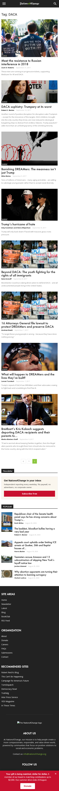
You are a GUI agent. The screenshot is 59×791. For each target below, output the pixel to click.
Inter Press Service (9, 697)
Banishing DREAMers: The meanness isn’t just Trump (28, 170)
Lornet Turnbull (7, 381)
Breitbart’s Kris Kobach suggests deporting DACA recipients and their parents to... (25, 432)
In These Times (8, 705)
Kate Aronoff (6, 279)
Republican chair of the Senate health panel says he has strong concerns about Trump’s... (35, 516)
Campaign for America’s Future (15, 680)
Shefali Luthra (20, 578)
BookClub (5, 616)
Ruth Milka (18, 523)
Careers (4, 644)
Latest (4, 608)
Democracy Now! (9, 689)
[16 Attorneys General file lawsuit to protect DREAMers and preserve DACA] (29, 305)
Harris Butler (19, 551)
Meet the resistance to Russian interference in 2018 (21, 62)
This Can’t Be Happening (12, 676)
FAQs (3, 648)
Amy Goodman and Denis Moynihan (15, 228)
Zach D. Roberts (7, 68)
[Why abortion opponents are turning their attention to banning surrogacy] (6, 573)
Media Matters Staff (9, 439)
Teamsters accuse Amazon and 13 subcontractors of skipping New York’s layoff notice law (34, 559)
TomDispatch (7, 685)
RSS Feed (5, 620)
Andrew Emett (7, 330)
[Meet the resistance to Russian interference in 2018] (29, 38)
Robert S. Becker (7, 110)
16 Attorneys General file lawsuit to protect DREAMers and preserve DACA (27, 324)
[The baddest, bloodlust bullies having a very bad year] (6, 529)
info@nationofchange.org (34, 754)
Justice (4, 56)
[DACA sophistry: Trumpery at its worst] (29, 91)
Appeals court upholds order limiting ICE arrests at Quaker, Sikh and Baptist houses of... (35, 545)
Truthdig (5, 693)
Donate (4, 640)
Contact (4, 657)
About (4, 636)
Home (4, 600)
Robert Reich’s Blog (10, 672)
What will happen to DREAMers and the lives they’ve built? (27, 376)
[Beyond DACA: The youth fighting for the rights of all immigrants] (29, 254)
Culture (4, 424)
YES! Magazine (7, 701)
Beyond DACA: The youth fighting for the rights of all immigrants (28, 273)
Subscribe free (29, 493)
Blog (3, 612)
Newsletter (6, 604)
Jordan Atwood (20, 566)
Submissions (6, 652)
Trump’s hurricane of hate (18, 224)
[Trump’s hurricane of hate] (29, 205)
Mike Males (6, 176)
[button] (55, 3)
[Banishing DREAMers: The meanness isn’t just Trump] (29, 149)
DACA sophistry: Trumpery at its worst (26, 106)
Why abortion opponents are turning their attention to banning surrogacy (35, 573)
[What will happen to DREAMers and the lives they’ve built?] (29, 357)
